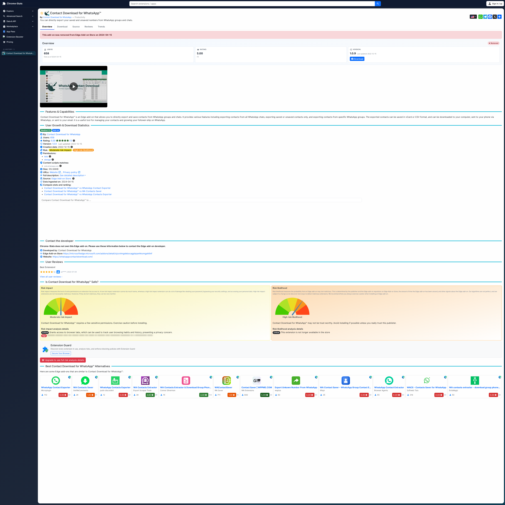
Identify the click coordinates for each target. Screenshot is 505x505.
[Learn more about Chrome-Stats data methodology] (73, 178)
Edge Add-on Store (61, 178)
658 (52, 137)
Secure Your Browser (61, 353)
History (10, 49)
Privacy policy (70, 172)
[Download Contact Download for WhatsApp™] (423, 54)
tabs (46, 156)
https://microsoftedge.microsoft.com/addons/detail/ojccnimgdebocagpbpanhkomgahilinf (107, 253)
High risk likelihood (83, 150)
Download (62, 26)
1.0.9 (54, 143)
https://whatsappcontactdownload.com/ (73, 256)
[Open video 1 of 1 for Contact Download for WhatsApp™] (73, 86)
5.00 (61, 140)
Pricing (10, 42)
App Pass (11, 32)
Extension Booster (15, 37)
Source (76, 26)
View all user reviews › (51, 276)
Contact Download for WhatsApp (57, 17)
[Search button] (378, 3)
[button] (495, 3)
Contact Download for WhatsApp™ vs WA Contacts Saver (73, 191)
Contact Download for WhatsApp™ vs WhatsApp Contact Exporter (77, 188)
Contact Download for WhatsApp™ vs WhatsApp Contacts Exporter (78, 194)
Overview (47, 26)
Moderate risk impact (60, 150)
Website (54, 172)
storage (47, 160)
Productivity (80, 17)
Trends (101, 26)
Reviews (89, 26)
